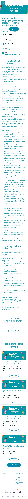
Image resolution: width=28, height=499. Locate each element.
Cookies (17, 476)
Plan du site (18, 477)
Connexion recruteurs (17, 480)
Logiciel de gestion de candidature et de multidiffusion (14, 496)
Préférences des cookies (19, 482)
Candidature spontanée (5, 476)
